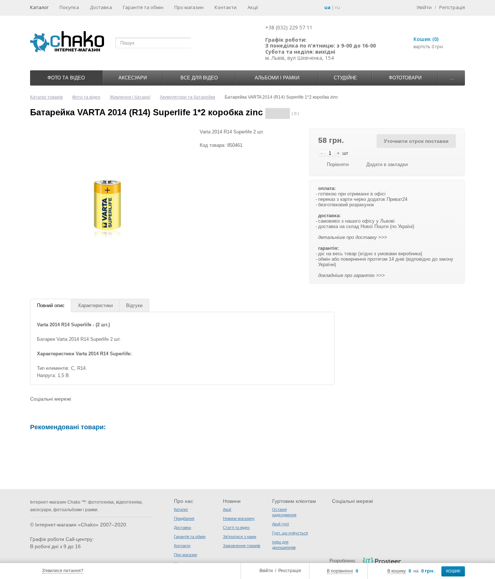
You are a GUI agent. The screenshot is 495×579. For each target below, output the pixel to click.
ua (327, 7)
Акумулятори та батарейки (187, 97)
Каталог (39, 7)
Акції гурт (280, 524)
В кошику (396, 571)
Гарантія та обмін (143, 7)
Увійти (424, 7)
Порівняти (338, 164)
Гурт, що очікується (290, 533)
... (452, 77)
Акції (253, 7)
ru (337, 7)
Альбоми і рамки (277, 77)
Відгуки (134, 305)
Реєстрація (289, 570)
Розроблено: (342, 560)
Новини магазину (239, 518)
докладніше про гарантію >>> (351, 275)
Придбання (184, 518)
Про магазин (189, 7)
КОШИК (453, 571)
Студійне (345, 77)
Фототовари (405, 77)
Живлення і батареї (130, 97)
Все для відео (199, 77)
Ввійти (266, 570)
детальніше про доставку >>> (352, 237)
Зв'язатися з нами (239, 536)
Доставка (101, 7)
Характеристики (95, 305)
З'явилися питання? (62, 570)
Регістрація (452, 7)
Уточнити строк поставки (416, 141)
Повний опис (51, 305)
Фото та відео (66, 77)
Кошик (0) (425, 39)
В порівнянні (340, 571)
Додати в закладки (387, 164)
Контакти (226, 7)
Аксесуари (132, 77)
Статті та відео (236, 527)
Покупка (69, 7)
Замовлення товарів (241, 545)
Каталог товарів (46, 97)
